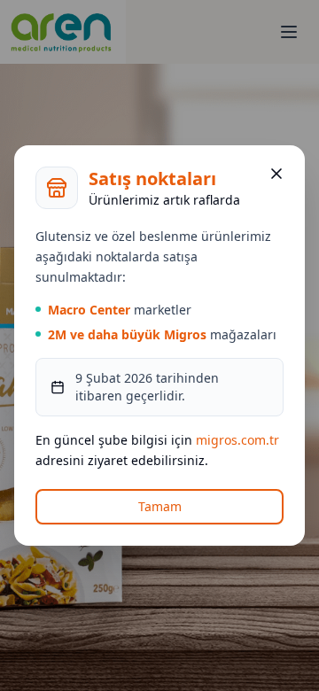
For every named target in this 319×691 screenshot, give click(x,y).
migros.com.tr (237, 439)
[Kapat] (276, 173)
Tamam (160, 506)
